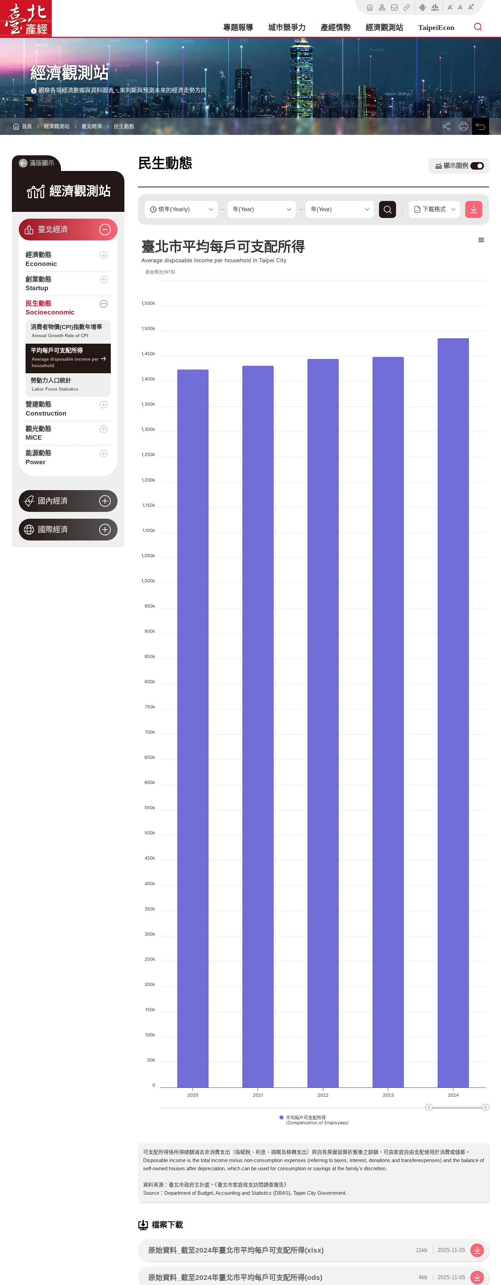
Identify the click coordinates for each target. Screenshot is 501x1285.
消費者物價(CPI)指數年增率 (66, 331)
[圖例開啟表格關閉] (477, 166)
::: (14, 152)
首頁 (27, 126)
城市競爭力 (287, 27)
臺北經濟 (91, 126)
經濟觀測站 (384, 27)
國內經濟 (53, 501)
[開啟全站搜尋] (479, 27)
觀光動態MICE (38, 433)
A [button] (450, 6)
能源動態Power (38, 458)
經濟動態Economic (41, 259)
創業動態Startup (38, 284)
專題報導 (238, 27)
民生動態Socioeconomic (50, 308)
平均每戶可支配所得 (64, 357)
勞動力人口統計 (54, 384)
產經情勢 (336, 27)
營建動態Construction (46, 409)
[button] (446, 126)
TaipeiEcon (436, 27)
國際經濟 (53, 529)
